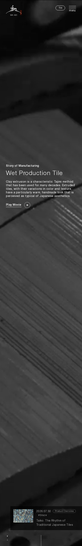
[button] (7, 536)
